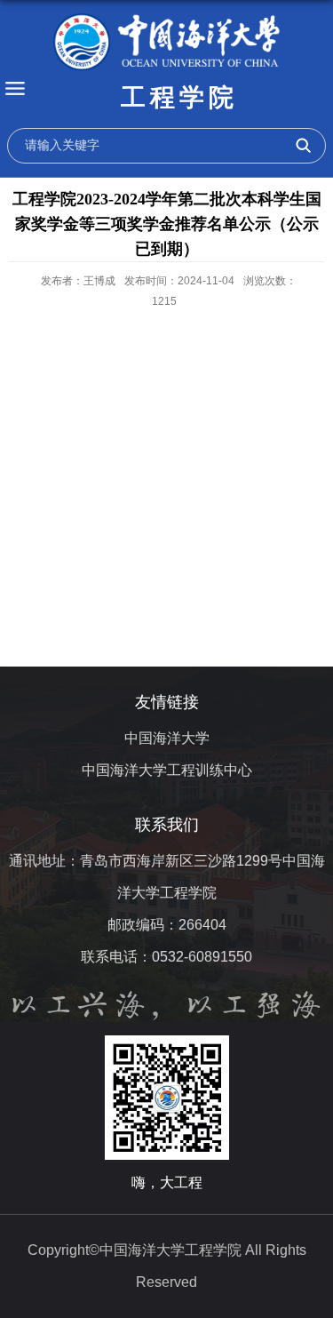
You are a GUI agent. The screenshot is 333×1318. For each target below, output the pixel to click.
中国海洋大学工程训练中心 (167, 770)
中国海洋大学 (167, 738)
